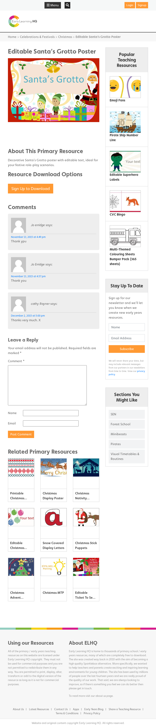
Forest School (120, 424)
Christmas (65, 37)
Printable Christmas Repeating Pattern (18, 496)
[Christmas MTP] (54, 573)
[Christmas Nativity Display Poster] (86, 474)
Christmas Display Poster (53, 495)
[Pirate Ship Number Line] (125, 122)
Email (12, 423)
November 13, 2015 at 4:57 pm (28, 276)
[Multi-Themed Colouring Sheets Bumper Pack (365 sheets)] (125, 236)
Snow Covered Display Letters (53, 545)
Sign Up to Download (30, 188)
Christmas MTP (53, 593)
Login (129, 5)
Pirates (116, 444)
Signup (142, 5)
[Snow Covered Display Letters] (54, 523)
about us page (104, 695)
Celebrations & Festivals (37, 37)
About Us (18, 709)
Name (12, 413)
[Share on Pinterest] (19, 139)
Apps (76, 709)
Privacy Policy (92, 713)
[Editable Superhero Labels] (125, 162)
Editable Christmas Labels (17, 546)
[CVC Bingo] (125, 201)
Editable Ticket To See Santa (84, 596)
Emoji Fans (117, 100)
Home (12, 37)
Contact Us (61, 709)
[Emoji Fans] (125, 87)
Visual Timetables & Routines (125, 456)
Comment (16, 361)
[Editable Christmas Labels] (21, 523)
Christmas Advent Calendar (17, 596)
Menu (54, 5)
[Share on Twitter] (19, 133)
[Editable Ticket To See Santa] (86, 573)
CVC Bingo (117, 214)
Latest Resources (39, 709)
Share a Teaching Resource (125, 709)
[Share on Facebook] (19, 127)
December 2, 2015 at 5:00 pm (28, 315)
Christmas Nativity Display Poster (85, 496)
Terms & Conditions (67, 713)
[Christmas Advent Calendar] (21, 573)
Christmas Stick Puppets (86, 545)
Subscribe (127, 349)
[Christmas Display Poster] (54, 474)
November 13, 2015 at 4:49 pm (28, 236)
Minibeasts (119, 434)
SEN (113, 414)
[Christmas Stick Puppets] (86, 523)
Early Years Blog (93, 709)
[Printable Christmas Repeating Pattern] (21, 474)
